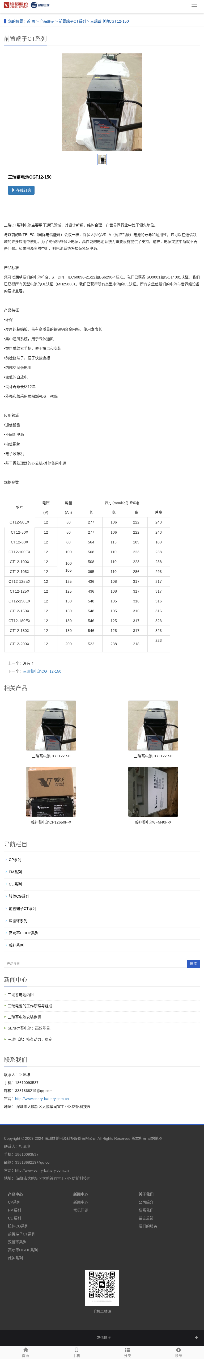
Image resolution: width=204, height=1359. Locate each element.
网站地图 (154, 1138)
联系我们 (146, 1210)
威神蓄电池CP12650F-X (51, 822)
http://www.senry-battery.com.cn (42, 1098)
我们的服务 (148, 1226)
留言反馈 (146, 1218)
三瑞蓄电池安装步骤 (24, 1017)
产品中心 (15, 1194)
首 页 (31, 21)
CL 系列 (15, 884)
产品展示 (47, 21)
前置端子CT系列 (72, 21)
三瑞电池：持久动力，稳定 (30, 1039)
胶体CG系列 (19, 896)
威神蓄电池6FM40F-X (153, 822)
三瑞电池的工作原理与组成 (30, 1006)
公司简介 (146, 1202)
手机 (76, 1355)
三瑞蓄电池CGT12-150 (42, 671)
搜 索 (193, 964)
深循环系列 (18, 921)
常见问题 (80, 1210)
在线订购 (23, 190)
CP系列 (15, 860)
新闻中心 (80, 1194)
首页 (25, 1355)
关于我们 (146, 1194)
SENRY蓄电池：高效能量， (31, 1028)
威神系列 (16, 945)
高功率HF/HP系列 (24, 933)
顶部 (178, 1355)
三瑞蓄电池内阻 (21, 995)
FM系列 (15, 872)
